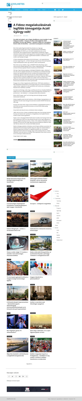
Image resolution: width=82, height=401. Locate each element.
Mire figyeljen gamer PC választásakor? (14, 331)
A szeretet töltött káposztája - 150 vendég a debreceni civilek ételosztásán (69, 128)
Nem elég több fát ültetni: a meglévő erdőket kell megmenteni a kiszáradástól (69, 106)
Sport (58, 213)
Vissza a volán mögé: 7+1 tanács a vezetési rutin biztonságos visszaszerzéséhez (17, 253)
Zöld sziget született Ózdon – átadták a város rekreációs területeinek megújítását (39, 180)
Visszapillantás (17, 51)
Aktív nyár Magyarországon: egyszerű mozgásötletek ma (69, 113)
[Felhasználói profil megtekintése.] (10, 25)
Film (58, 193)
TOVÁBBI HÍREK (12, 157)
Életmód (32, 9)
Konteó (58, 237)
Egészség (33, 259)
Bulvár (32, 186)
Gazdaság (25, 9)
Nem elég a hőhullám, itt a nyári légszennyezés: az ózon (40, 331)
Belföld (9, 259)
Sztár (58, 230)
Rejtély (58, 235)
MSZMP (33, 139)
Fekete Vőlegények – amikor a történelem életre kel (16, 229)
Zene (58, 196)
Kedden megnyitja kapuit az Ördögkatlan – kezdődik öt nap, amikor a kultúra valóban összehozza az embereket (40, 356)
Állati (58, 223)
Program (59, 208)
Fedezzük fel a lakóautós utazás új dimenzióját (40, 229)
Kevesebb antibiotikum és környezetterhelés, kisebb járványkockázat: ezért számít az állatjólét (69, 143)
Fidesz (19, 139)
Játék (58, 218)
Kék (57, 232)
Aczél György (23, 139)
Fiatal (38, 9)
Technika (59, 201)
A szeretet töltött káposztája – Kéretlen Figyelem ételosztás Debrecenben (68, 136)
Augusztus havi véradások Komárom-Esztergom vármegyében (69, 90)
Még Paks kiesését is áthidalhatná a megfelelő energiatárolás (17, 354)
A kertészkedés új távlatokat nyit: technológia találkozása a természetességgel (69, 121)
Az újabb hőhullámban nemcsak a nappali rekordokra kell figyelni (68, 98)
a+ (10, 21)
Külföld (9, 186)
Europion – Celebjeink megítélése (40, 203)
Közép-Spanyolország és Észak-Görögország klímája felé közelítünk (16, 180)
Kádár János (29, 139)
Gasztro (58, 215)
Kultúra (10, 9)
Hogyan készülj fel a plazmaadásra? (36, 278)
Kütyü (8, 313)
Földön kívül (59, 240)
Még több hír (29, 363)
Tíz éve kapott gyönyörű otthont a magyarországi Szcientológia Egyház (17, 278)
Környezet (9, 161)
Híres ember (10, 29)
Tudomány (17, 9)
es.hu (25, 136)
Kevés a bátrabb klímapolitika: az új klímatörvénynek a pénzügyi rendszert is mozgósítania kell (40, 253)
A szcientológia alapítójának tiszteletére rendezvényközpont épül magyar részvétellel (17, 205)
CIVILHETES (17, 4)
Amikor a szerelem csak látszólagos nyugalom (37, 303)
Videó (43, 9)
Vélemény (26, 35)
